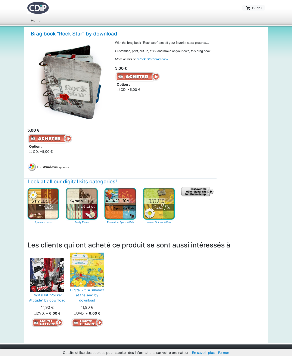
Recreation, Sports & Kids (120, 222)
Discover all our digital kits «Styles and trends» (43, 204)
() (256, 8)
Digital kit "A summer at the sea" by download (87, 295)
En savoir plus (203, 352)
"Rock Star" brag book (152, 59)
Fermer (223, 352)
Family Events (82, 222)
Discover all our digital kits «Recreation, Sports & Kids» (120, 204)
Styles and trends (43, 222)
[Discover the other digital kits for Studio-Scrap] (197, 191)
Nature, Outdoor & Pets (159, 222)
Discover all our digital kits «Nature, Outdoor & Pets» (159, 204)
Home (35, 20)
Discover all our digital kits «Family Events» (82, 204)
